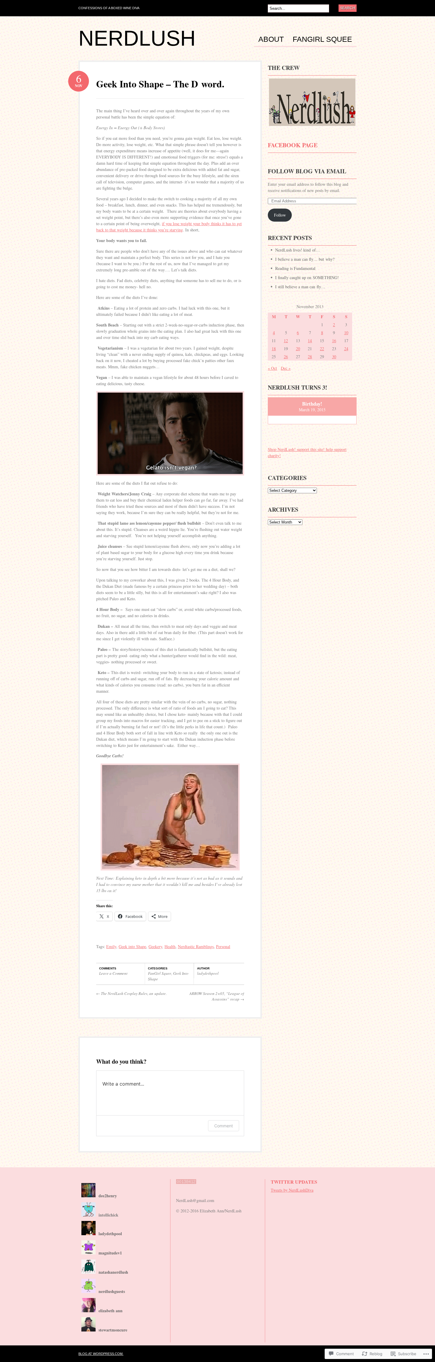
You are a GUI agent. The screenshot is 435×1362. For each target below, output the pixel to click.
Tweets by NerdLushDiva (292, 1190)
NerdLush (137, 38)
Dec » (286, 368)
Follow (280, 215)
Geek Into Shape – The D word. (160, 84)
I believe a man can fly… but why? (304, 259)
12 (286, 340)
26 (286, 356)
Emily (111, 946)
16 (334, 340)
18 (274, 348)
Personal (223, 946)
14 (310, 340)
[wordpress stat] (186, 1187)
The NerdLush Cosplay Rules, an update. (131, 993)
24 (346, 348)
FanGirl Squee (322, 39)
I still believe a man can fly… (300, 286)
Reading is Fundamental (295, 268)
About (271, 39)
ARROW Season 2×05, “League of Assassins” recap (216, 996)
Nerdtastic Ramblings (196, 946)
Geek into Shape (132, 946)
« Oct (272, 368)
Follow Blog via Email (307, 171)
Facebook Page (293, 145)
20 (298, 348)
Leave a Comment (113, 973)
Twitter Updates (294, 1181)
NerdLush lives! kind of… (297, 250)
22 (322, 348)
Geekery (155, 946)
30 (334, 356)
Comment (223, 1125)
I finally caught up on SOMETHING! (307, 277)
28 (310, 356)
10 (346, 332)
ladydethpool (208, 973)
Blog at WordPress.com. (100, 1353)
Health (170, 946)
